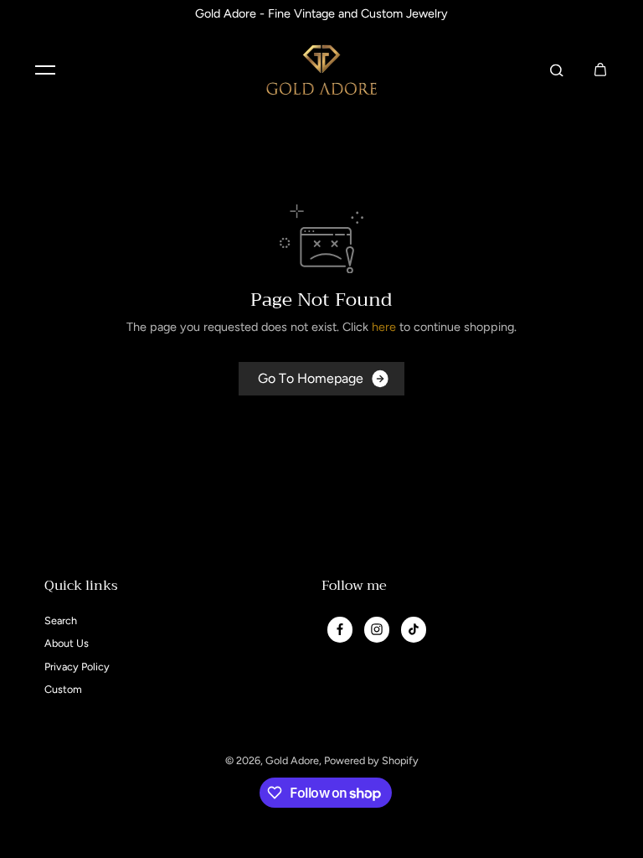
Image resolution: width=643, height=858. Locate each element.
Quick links (81, 587)
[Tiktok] (413, 629)
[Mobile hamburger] (45, 69)
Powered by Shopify (371, 760)
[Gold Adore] (321, 70)
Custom (63, 689)
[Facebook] (340, 629)
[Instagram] (376, 629)
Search (60, 620)
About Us (66, 643)
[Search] (557, 69)
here (384, 326)
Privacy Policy (77, 666)
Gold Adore (292, 760)
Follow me (354, 587)
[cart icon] (600, 69)
